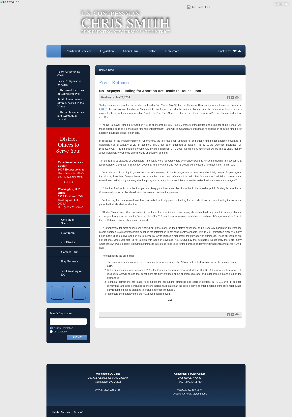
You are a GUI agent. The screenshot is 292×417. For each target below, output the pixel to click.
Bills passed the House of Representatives (71, 91)
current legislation (63, 328)
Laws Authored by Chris (68, 73)
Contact (152, 51)
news (111, 70)
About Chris (130, 51)
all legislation (61, 331)
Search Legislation (61, 313)
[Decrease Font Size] (235, 51)
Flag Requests (69, 261)
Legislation (107, 51)
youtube (57, 292)
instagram (79, 292)
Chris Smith (125, 22)
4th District (68, 242)
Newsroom (172, 51)
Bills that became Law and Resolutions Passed (71, 115)
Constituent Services (78, 51)
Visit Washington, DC (72, 272)
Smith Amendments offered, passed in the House (70, 102)
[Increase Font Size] (240, 51)
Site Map (79, 412)
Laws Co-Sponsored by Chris (69, 82)
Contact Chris (69, 252)
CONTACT (66, 412)
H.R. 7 (103, 109)
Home (53, 51)
